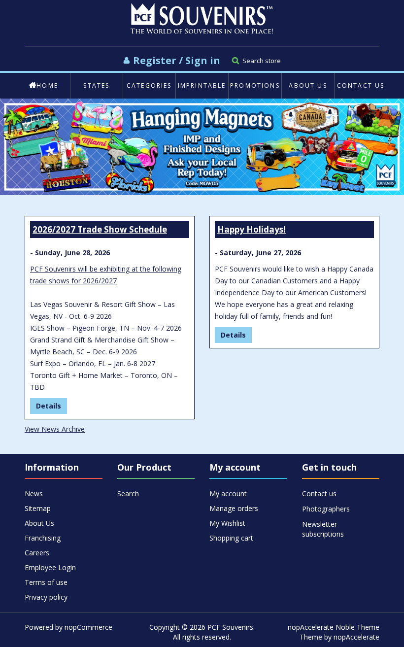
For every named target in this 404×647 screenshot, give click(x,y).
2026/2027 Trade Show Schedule (100, 229)
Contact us (361, 85)
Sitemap (38, 508)
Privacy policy (46, 597)
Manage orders (233, 508)
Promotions (255, 85)
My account (228, 493)
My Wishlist (227, 523)
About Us (308, 85)
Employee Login (50, 567)
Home (47, 85)
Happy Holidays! (251, 229)
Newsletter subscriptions (323, 524)
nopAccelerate (356, 637)
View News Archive (55, 429)
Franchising (43, 538)
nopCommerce (88, 627)
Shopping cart (231, 538)
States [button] (96, 85)
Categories (149, 85)
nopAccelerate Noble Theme (333, 627)
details (48, 405)
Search (128, 493)
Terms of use (46, 582)
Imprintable (202, 85)
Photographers (326, 508)
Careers (37, 552)
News (34, 493)
